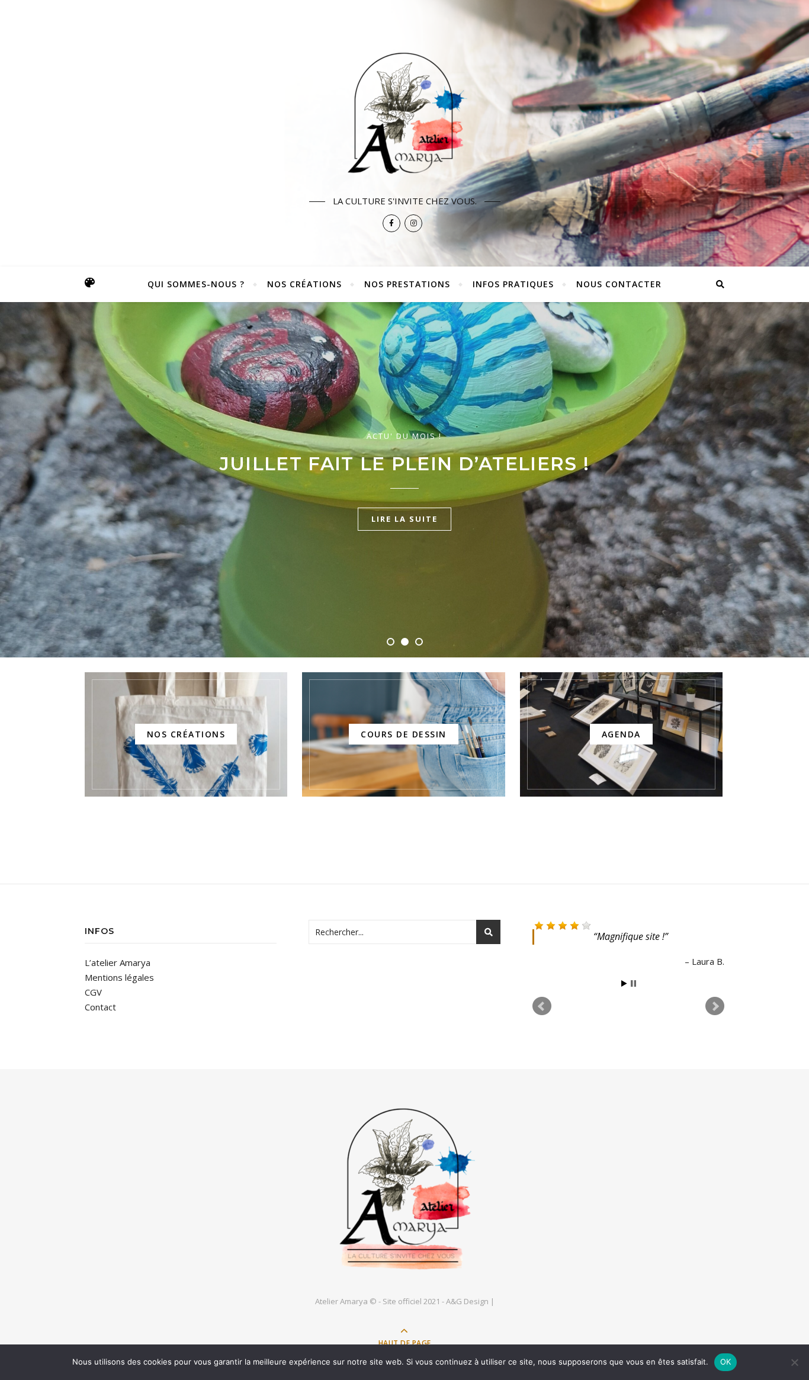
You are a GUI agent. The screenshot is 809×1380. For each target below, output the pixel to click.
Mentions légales (119, 977)
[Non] (794, 1362)
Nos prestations (407, 284)
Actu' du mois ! (404, 422)
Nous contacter (619, 284)
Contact (100, 1007)
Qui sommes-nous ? (196, 284)
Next (714, 1006)
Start (624, 983)
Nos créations (304, 284)
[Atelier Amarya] (404, 111)
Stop (633, 983)
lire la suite (404, 532)
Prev (541, 1006)
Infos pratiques (513, 284)
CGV (93, 992)
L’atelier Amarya (117, 962)
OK (725, 1361)
